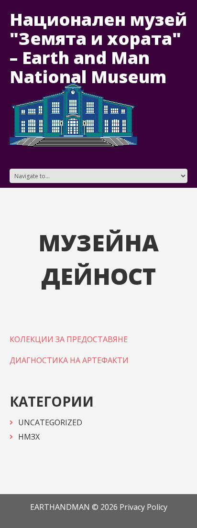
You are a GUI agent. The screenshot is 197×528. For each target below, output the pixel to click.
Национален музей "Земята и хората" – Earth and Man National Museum (98, 48)
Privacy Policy (143, 507)
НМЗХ (29, 436)
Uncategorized (50, 422)
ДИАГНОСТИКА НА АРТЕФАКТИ (69, 360)
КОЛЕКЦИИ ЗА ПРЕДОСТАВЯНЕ (69, 339)
